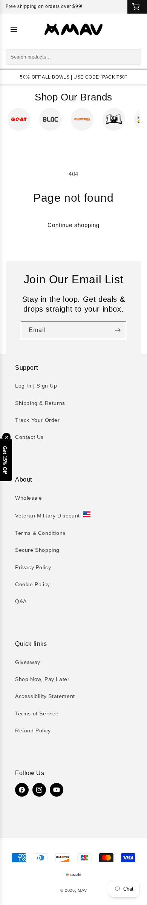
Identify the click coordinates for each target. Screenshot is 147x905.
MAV (82, 890)
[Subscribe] (117, 330)
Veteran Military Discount (47, 516)
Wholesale (28, 498)
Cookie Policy (32, 584)
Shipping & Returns (40, 403)
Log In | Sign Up (36, 386)
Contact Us (29, 437)
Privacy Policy (33, 567)
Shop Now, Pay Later (42, 679)
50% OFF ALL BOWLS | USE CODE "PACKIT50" (73, 77)
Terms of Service (37, 713)
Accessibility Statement (45, 696)
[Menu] (14, 29)
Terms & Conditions (40, 533)
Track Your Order (37, 420)
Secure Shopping (37, 550)
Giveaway (27, 662)
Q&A (21, 601)
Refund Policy (33, 730)
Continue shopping (73, 225)
